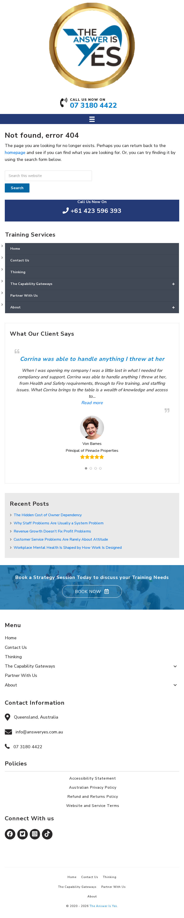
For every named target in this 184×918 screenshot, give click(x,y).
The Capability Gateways (92, 284)
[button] (92, 591)
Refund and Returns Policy (92, 796)
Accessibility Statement (92, 778)
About (92, 307)
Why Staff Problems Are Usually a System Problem (59, 523)
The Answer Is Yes (103, 906)
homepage (15, 152)
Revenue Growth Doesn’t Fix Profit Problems (52, 531)
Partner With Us (24, 295)
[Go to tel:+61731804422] (92, 105)
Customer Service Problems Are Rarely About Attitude (61, 539)
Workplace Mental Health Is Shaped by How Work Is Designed (68, 547)
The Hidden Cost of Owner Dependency (48, 515)
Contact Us (19, 260)
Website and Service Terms (92, 805)
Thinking (17, 272)
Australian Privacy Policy (92, 787)
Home (15, 248)
